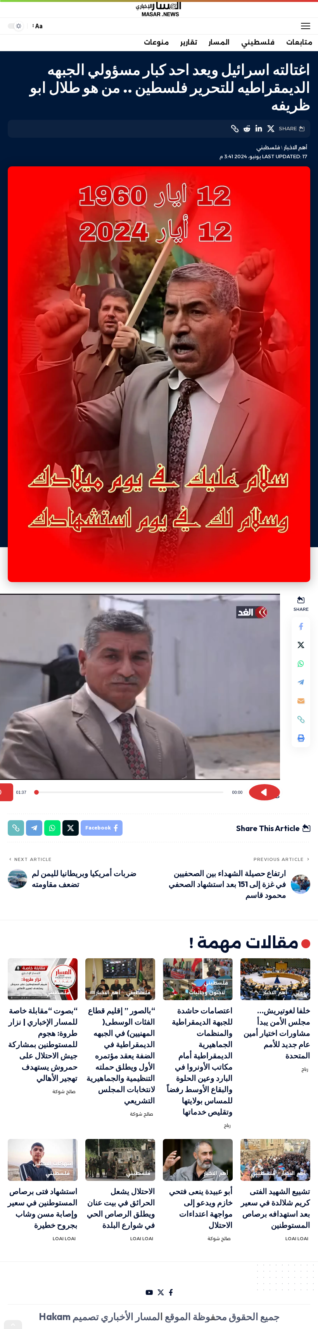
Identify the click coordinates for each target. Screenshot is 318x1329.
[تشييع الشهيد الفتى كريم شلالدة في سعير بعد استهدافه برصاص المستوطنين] (275, 1160)
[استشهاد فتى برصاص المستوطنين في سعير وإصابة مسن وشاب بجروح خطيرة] (43, 1160)
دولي (299, 992)
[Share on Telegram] (301, 682)
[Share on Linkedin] (258, 129)
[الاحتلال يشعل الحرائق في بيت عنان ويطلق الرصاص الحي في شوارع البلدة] (120, 1160)
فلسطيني (268, 147)
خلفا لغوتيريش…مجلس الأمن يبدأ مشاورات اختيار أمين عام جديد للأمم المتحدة (277, 1033)
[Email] (301, 700)
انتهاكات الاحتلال (53, 1164)
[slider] (129, 792)
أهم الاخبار (295, 147)
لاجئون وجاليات (207, 992)
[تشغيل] (264, 792)
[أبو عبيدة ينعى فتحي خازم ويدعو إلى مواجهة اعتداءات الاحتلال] (198, 1160)
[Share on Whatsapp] (301, 663)
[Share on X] (270, 129)
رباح (304, 1069)
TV (42, 983)
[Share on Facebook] (301, 626)
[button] (303, 26)
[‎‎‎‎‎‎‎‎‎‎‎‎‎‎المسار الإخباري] (159, 9)
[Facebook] (171, 1292)
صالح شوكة (141, 1114)
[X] (161, 1292)
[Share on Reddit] (246, 129)
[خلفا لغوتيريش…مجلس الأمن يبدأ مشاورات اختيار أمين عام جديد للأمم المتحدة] (275, 979)
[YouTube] (149, 1292)
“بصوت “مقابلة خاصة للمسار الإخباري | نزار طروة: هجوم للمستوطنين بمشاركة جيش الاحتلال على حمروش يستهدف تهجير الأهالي (43, 1044)
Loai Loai (296, 1238)
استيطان (62, 983)
